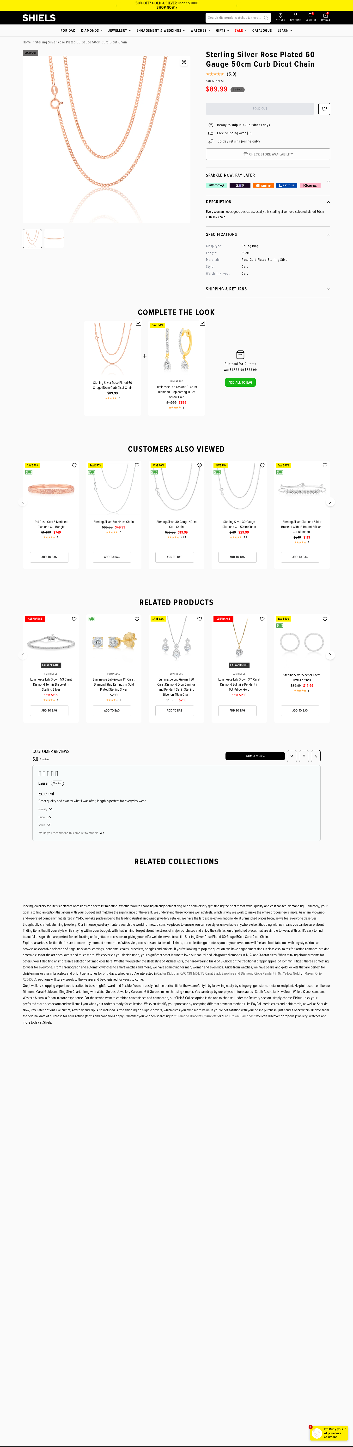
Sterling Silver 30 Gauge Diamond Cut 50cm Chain (239, 524)
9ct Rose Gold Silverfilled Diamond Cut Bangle (51, 524)
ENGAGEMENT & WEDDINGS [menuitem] (159, 30)
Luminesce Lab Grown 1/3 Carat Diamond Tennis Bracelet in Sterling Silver (51, 684)
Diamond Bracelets (189, 1016)
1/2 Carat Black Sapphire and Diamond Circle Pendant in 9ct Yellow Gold (250, 973)
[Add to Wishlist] (74, 465)
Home (27, 42)
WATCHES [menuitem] (199, 30)
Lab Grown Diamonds (238, 1016)
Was (234, 370)
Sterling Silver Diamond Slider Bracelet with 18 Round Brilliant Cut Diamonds (302, 527)
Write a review (255, 756)
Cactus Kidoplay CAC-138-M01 (178, 973)
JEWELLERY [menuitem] (117, 30)
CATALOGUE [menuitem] (262, 30)
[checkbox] (138, 323)
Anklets (211, 1016)
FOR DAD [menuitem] (68, 30)
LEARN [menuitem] (283, 30)
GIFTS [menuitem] (221, 30)
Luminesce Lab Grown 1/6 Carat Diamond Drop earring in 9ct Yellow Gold (176, 392)
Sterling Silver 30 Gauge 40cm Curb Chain (176, 524)
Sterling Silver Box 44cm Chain (114, 522)
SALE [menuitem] (239, 30)
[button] (240, 382)
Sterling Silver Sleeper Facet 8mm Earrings (301, 677)
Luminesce (176, 381)
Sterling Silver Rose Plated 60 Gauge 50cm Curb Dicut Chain (113, 385)
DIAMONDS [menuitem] (90, 30)
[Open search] (292, 756)
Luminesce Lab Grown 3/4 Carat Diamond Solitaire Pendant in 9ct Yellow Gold (239, 684)
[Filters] (304, 756)
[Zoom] (184, 62)
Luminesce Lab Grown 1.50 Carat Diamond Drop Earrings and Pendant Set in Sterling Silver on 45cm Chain (176, 687)
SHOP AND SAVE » (180, 7)
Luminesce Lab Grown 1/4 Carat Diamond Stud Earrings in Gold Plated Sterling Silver (113, 684)
